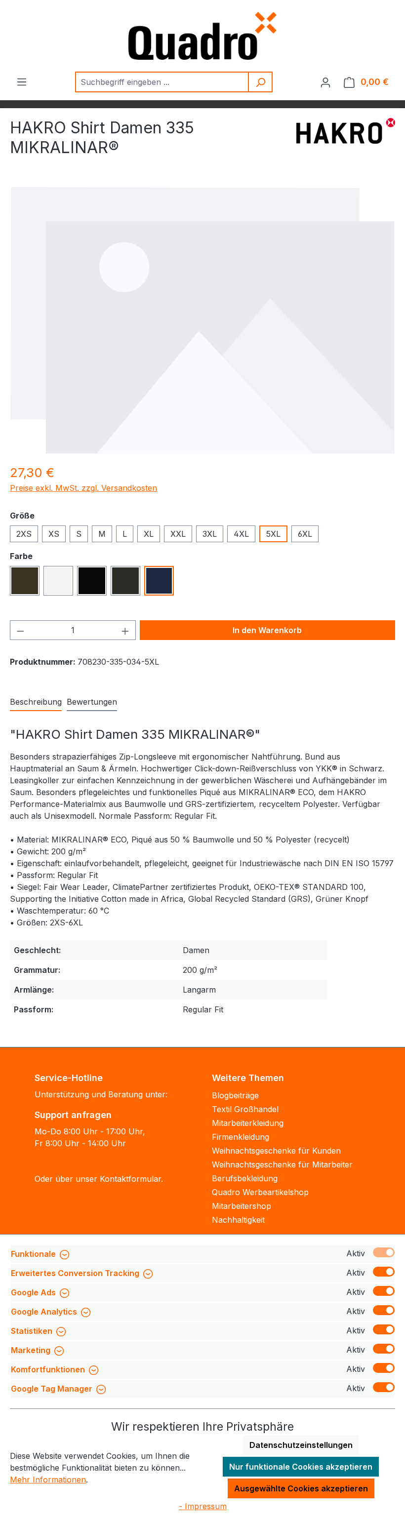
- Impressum (203, 1506)
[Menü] (22, 81)
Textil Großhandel (245, 1109)
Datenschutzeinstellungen (301, 1445)
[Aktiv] (384, 1252)
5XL (273, 534)
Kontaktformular (130, 1179)
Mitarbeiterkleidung (248, 1123)
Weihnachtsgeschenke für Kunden (276, 1151)
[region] (202, 320)
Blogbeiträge (235, 1095)
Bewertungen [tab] (92, 702)
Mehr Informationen (48, 1479)
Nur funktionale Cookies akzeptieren (300, 1467)
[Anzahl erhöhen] (125, 630)
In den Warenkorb (267, 630)
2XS (24, 534)
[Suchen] (261, 82)
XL (149, 534)
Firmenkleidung (240, 1137)
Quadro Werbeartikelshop (260, 1192)
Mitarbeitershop (241, 1206)
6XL (305, 534)
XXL (178, 534)
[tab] (36, 702)
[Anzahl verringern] (20, 630)
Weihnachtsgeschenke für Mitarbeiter (282, 1164)
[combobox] (162, 82)
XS (53, 534)
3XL (209, 534)
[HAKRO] (345, 141)
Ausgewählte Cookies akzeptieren (301, 1488)
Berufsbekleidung (245, 1178)
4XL (241, 534)
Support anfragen (73, 1115)
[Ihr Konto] (325, 82)
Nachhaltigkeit (238, 1220)
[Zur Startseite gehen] (202, 36)
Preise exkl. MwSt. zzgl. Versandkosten (83, 488)
